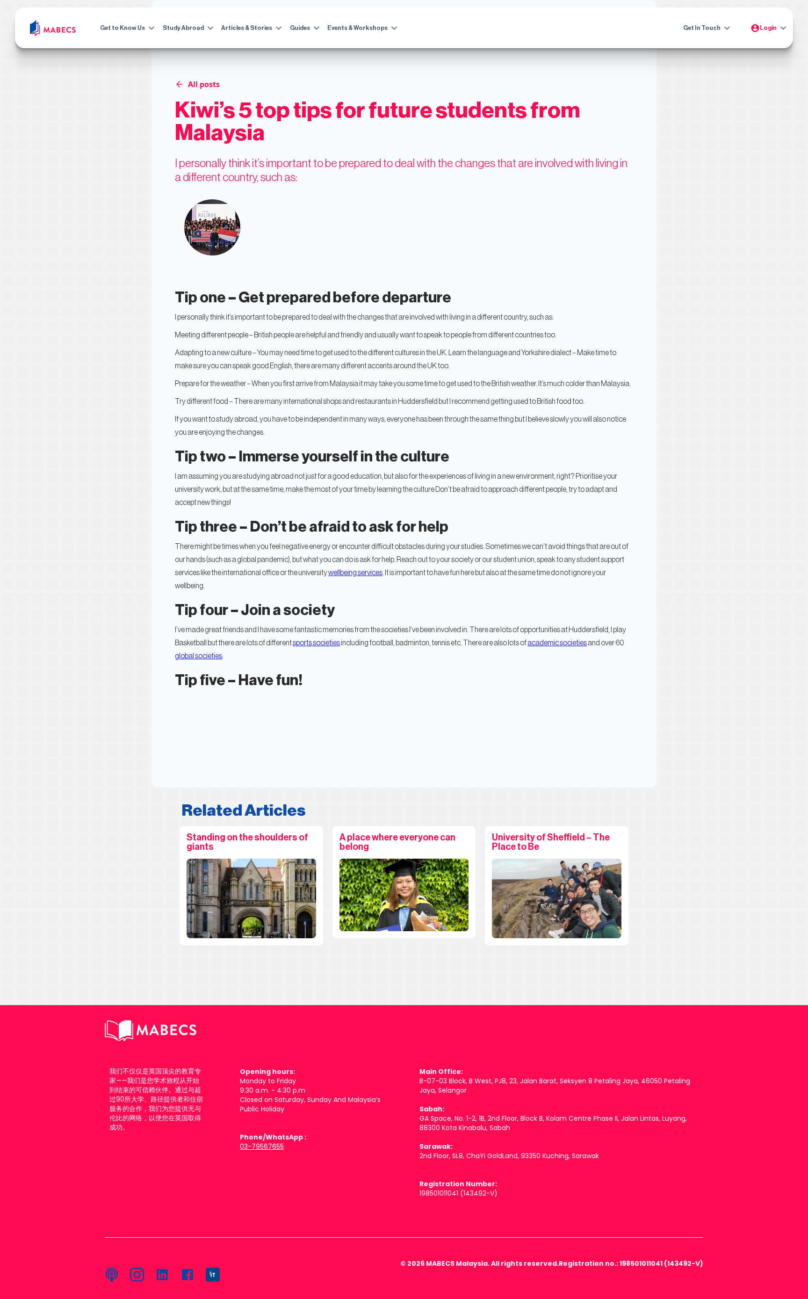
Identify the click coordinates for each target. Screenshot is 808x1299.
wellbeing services (355, 573)
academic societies (557, 643)
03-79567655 (262, 1146)
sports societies (316, 643)
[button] (125, 28)
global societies (198, 656)
